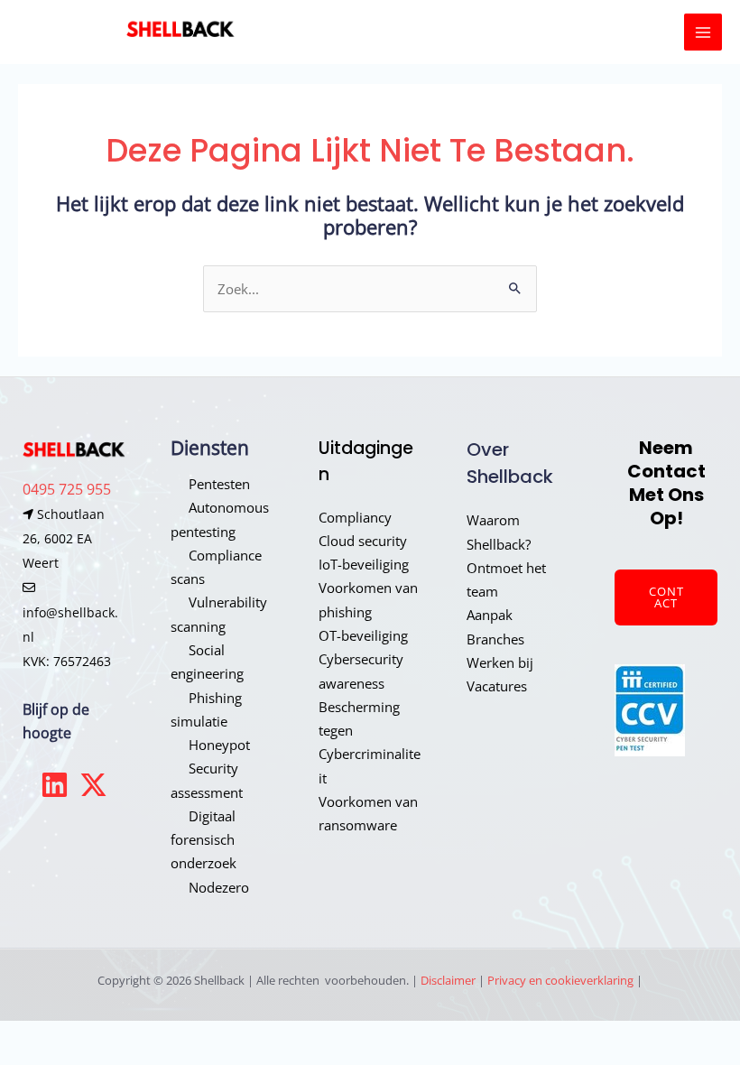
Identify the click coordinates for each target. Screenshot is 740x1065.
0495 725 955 (67, 488)
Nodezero (219, 887)
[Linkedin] (55, 785)
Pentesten (219, 484)
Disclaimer (448, 980)
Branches (495, 639)
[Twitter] (93, 785)
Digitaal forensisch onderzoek (203, 840)
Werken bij (500, 662)
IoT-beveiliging (364, 564)
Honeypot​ (219, 745)
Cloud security (363, 541)
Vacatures (497, 686)
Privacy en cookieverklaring (560, 980)
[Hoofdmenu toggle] (703, 32)
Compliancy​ (355, 517)
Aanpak (490, 615)
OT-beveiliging (363, 635)
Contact (666, 597)
